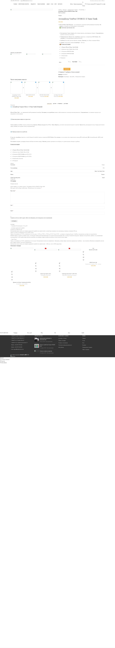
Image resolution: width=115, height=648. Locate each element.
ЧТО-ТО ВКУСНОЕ (4, 333)
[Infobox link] (14, 1)
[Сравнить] (11, 277)
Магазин (65, 9)
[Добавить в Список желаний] (11, 279)
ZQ (55, 333)
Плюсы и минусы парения (46, 351)
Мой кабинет (61, 347)
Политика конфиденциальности (65, 345)
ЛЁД (42, 333)
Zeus (69, 333)
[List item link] (21, 344)
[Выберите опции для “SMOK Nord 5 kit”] (83, 251)
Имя (11, 205)
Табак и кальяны (85, 349)
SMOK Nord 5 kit (93, 262)
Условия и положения (63, 343)
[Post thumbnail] (36, 340)
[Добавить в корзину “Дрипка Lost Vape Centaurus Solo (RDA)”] (11, 271)
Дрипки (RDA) (24, 284)
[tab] (49, 103)
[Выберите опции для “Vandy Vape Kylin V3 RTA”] (35, 263)
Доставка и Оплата (62, 338)
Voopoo (60, 15)
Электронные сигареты (73, 9)
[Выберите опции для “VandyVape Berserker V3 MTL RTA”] (59, 263)
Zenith (83, 333)
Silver (103, 171)
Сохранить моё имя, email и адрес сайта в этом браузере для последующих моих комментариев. (31, 218)
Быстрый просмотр (11, 274)
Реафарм (15, 333)
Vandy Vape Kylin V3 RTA (45, 273)
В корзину (67, 69)
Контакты (84, 345)
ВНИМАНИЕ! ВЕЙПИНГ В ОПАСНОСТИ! (46, 339)
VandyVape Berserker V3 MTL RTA (69, 273)
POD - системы (98, 264)
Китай (103, 177)
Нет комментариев (49, 341)
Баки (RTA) (72, 76)
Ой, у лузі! (29, 333)
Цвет (60, 62)
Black (96, 171)
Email (11, 210)
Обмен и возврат (62, 340)
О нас (83, 340)
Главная (60, 9)
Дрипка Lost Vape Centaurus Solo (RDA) (22, 282)
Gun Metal (100, 171)
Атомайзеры (82, 9)
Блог (83, 343)
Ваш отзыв (13, 191)
